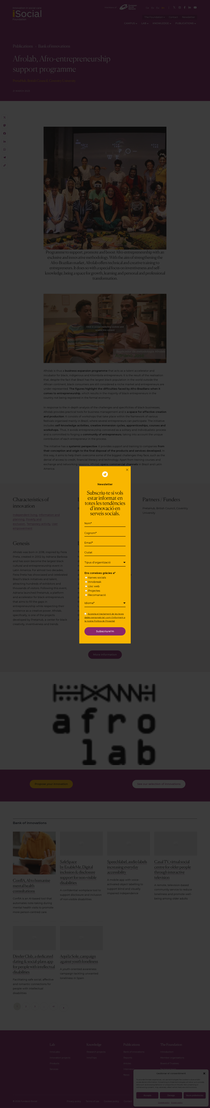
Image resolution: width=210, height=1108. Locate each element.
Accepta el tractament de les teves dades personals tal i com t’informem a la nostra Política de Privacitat (104, 617)
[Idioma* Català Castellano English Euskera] (105, 603)
